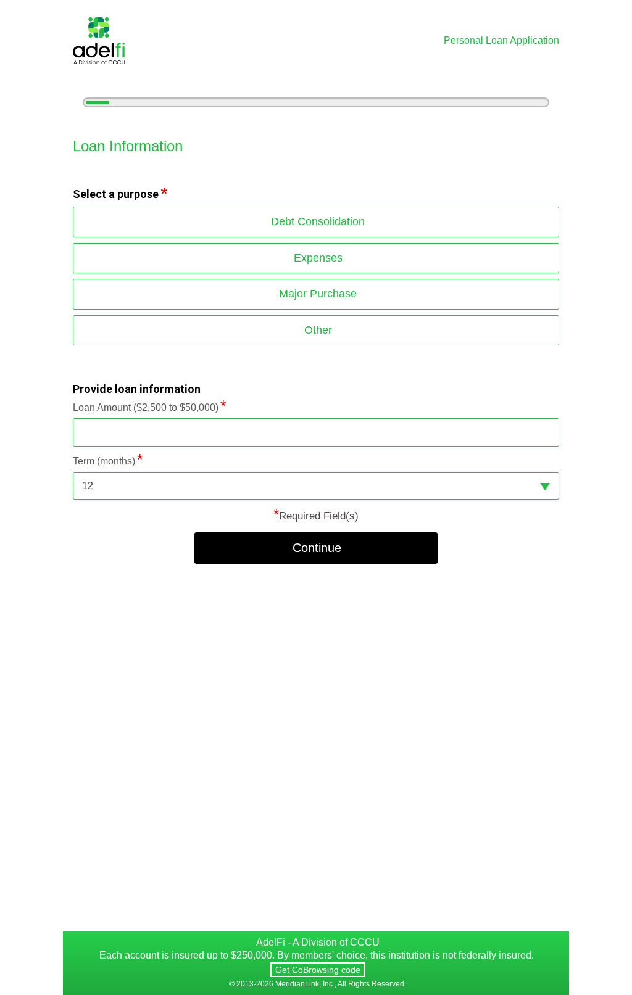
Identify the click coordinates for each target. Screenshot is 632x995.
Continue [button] (317, 548)
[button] (316, 486)
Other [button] (318, 330)
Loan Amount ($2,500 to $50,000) (145, 407)
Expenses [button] (318, 258)
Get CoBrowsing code (317, 970)
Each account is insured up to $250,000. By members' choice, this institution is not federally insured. (316, 955)
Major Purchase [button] (318, 293)
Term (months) (104, 461)
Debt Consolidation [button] (318, 221)
